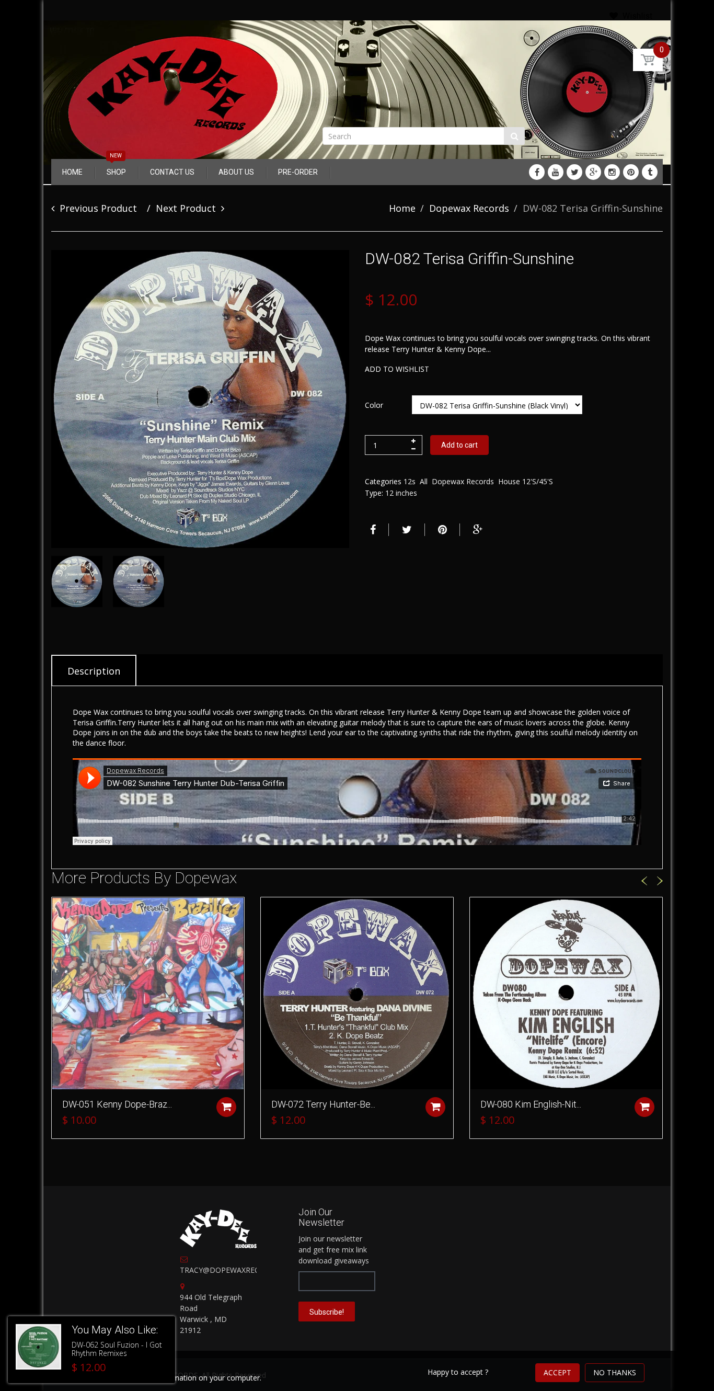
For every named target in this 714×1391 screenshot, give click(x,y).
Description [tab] (93, 671)
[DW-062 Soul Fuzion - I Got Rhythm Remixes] (38, 1347)
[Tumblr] (650, 172)
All (424, 481)
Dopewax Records (469, 208)
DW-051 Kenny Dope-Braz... (117, 1104)
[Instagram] (612, 172)
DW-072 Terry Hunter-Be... (323, 1104)
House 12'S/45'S (525, 481)
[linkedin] (555, 172)
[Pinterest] (631, 172)
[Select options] (226, 1107)
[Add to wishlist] (59, 910)
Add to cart (459, 445)
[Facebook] (537, 172)
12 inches (401, 493)
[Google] (593, 172)
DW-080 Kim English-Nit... (530, 1104)
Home (402, 208)
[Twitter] (574, 172)
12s (410, 481)
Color (374, 405)
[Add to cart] (435, 1107)
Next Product (186, 208)
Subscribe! (326, 1312)
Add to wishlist (397, 369)
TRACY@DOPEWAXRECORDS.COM (239, 1270)
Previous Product (98, 208)
